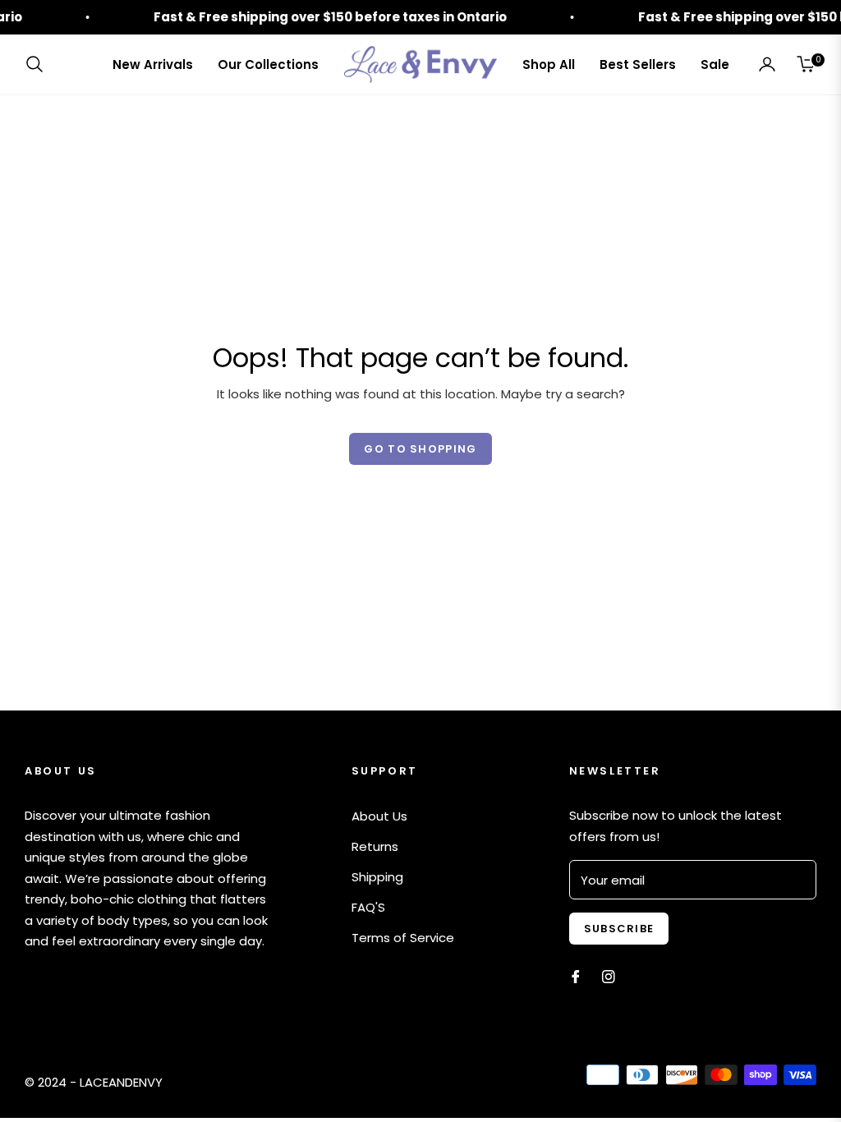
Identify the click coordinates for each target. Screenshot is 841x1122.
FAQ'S (368, 907)
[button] (39, 64)
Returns (375, 846)
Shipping (377, 876)
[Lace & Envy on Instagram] (608, 975)
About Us (379, 816)
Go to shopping (420, 449)
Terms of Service (403, 937)
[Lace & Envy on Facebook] (575, 975)
